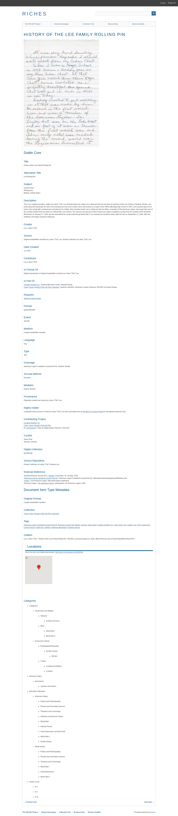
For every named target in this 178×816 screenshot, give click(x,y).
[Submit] (154, 13)
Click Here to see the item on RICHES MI (69, 552)
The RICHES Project (32, 24)
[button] (39, 567)
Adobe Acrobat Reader (32, 299)
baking (77, 525)
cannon (84, 525)
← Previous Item (30, 802)
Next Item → (149, 802)
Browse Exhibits (138, 24)
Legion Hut (145, 525)
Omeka (152, 812)
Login (163, 3)
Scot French (30, 428)
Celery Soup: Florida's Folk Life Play (37, 425)
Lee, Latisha (128, 525)
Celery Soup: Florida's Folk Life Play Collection (41, 514)
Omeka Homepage (61, 24)
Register (172, 3)
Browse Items (113, 24)
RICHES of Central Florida (93, 412)
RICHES (34, 14)
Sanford (47, 528)
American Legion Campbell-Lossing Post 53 (41, 478)
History (26, 481)
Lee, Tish (137, 525)
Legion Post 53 (29, 528)
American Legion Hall (66, 525)
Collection (41, 287)
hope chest (118, 525)
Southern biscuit (73, 528)
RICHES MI (28, 453)
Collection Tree (88, 24)
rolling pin (40, 528)
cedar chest (92, 525)
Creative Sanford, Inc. (32, 285)
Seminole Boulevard (59, 528)
